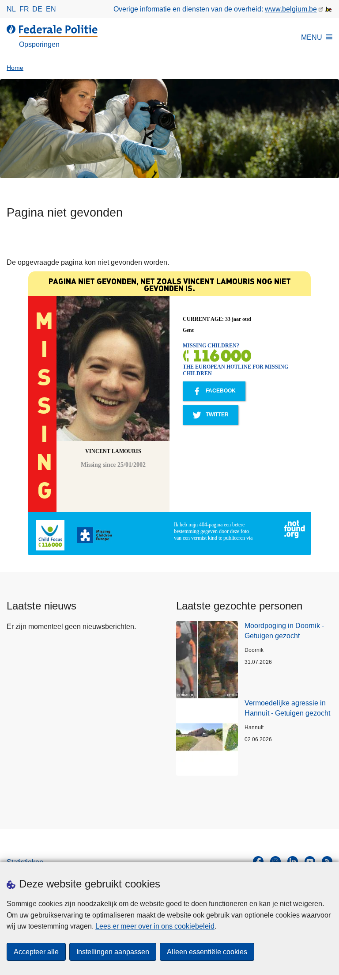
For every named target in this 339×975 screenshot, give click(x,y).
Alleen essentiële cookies (207, 952)
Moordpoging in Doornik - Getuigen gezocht (284, 630)
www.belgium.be (291, 9)
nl (11, 9)
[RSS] (327, 861)
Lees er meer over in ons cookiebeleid (155, 926)
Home (15, 68)
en (51, 9)
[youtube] (310, 861)
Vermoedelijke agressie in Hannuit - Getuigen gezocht (287, 707)
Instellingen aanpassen (112, 952)
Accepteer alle (36, 952)
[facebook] (258, 861)
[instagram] (275, 861)
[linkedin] (292, 861)
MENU (311, 37)
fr (24, 9)
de (37, 9)
